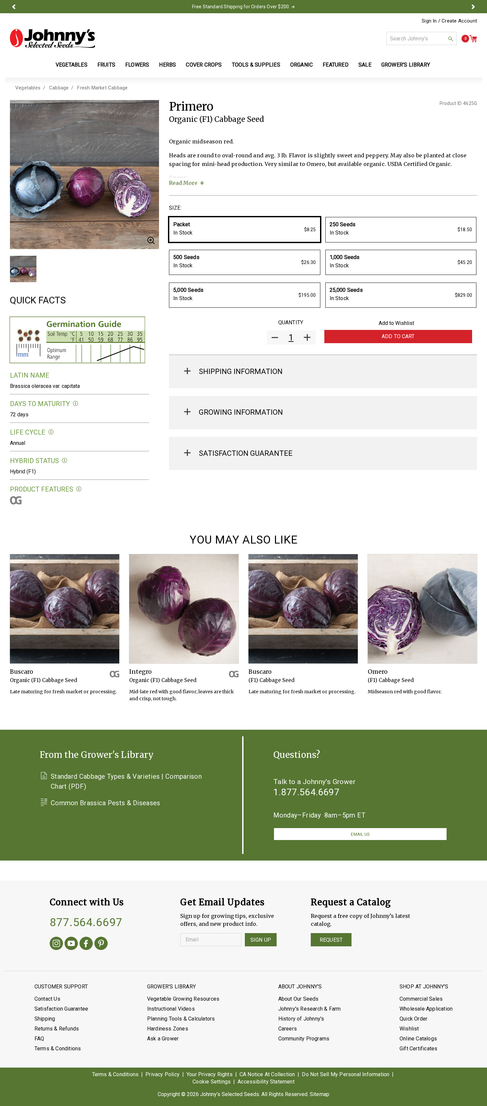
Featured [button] (336, 65)
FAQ (39, 1038)
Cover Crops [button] (204, 65)
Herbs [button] (167, 65)
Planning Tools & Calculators (181, 1019)
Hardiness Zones (167, 1029)
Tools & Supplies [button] (256, 65)
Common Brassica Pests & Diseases (105, 803)
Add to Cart (398, 336)
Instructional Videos (171, 1009)
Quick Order (413, 1019)
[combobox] (421, 38)
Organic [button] (301, 65)
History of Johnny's (301, 1019)
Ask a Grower (163, 1038)
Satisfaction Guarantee (61, 1009)
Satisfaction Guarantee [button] (246, 453)
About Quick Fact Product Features (79, 489)
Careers (287, 1029)
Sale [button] (364, 65)
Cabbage (59, 88)
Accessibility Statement (266, 1082)
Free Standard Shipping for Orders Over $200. (241, 6)
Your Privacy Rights (210, 1074)
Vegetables (27, 88)
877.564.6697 (86, 922)
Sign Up (260, 940)
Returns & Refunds (56, 1029)
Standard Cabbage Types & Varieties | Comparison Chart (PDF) (126, 781)
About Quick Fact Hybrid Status (65, 460)
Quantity (290, 322)
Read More (183, 183)
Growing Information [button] (241, 412)
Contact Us (47, 999)
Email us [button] (360, 834)
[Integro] (184, 608)
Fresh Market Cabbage (102, 88)
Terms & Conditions (57, 1048)
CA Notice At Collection (267, 1074)
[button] (14, 6)
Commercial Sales (421, 999)
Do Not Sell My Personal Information (345, 1074)
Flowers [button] (137, 65)
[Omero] (422, 608)
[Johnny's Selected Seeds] (52, 38)
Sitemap (319, 1094)
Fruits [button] (106, 65)
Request (331, 940)
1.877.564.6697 (306, 792)
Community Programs (304, 1038)
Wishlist (409, 1029)
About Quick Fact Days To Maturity (76, 403)
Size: (175, 208)
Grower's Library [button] (406, 65)
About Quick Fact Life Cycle (51, 432)
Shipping (44, 1019)
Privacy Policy (162, 1074)
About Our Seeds (298, 999)
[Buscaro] (64, 608)
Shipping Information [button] (241, 371)
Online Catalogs (418, 1038)
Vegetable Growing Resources (183, 999)
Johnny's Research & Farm (309, 1009)
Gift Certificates (418, 1048)
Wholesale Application (426, 1009)
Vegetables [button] (71, 65)
